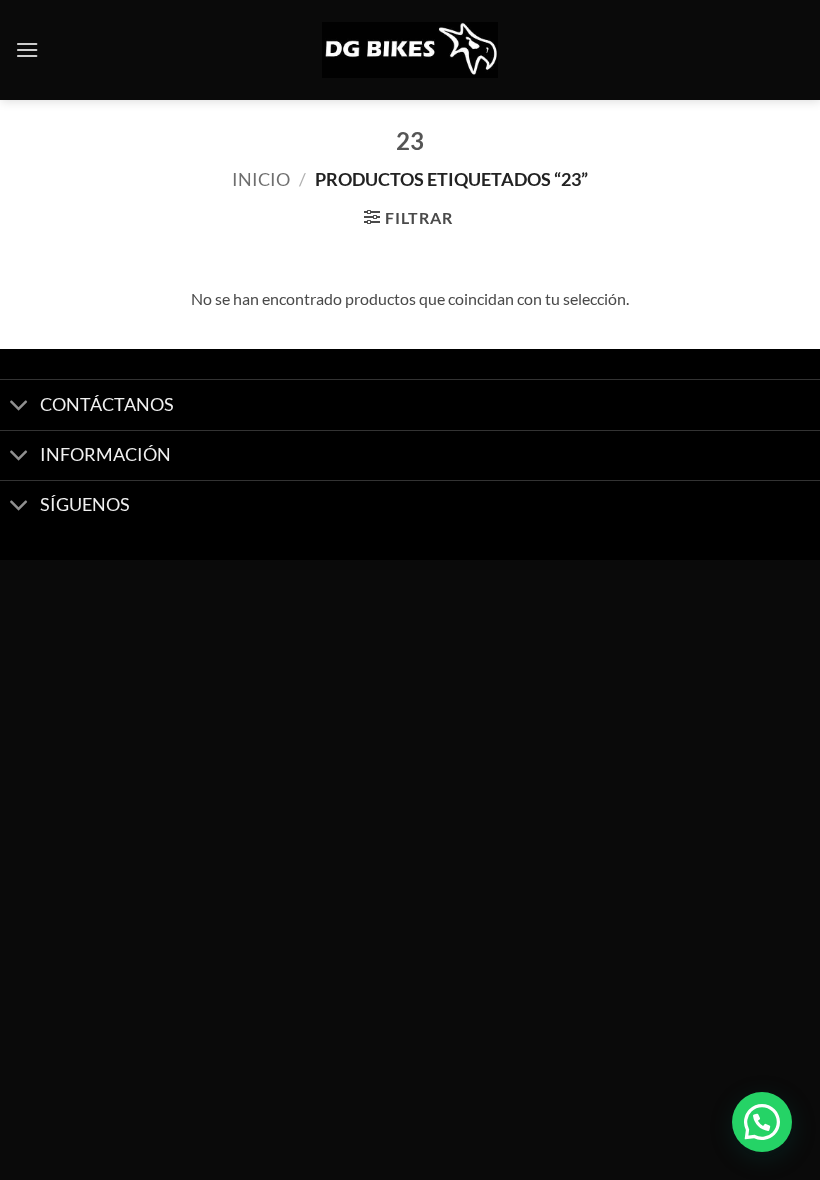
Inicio (261, 179)
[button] (27, 49)
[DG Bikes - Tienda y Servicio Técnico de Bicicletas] (410, 50)
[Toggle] (19, 407)
